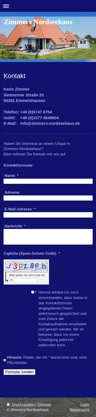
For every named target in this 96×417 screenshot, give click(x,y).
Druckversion (23, 404)
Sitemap (44, 404)
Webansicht (79, 410)
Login (84, 404)
